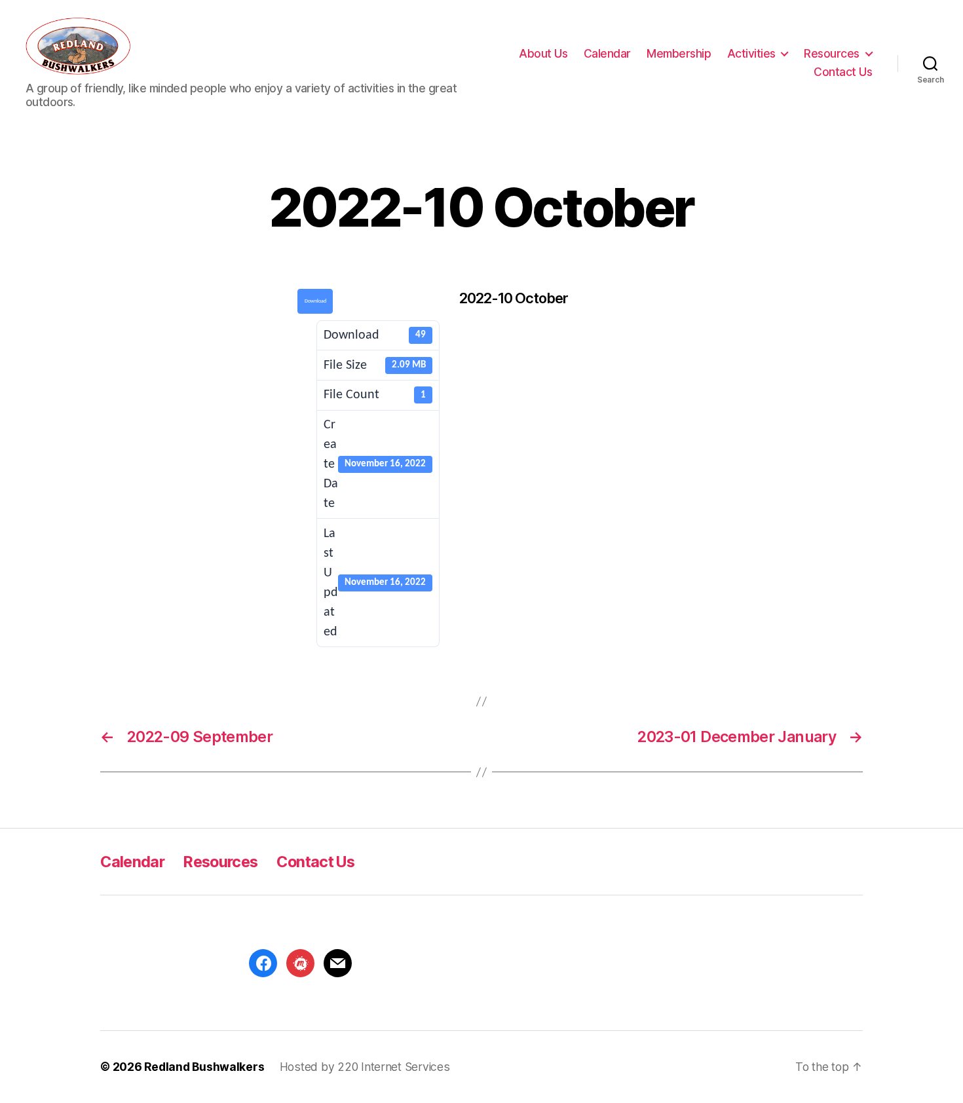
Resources (831, 53)
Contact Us (843, 72)
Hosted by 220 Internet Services (365, 1067)
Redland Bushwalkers (204, 1067)
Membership (679, 53)
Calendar (607, 53)
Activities (751, 53)
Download (315, 301)
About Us (543, 53)
